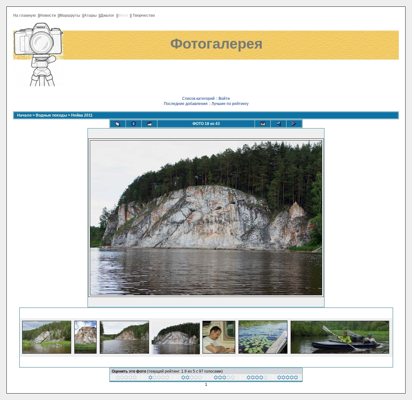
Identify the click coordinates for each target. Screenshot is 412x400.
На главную (25, 15)
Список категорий (198, 98)
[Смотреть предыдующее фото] (278, 123)
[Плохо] (191, 378)
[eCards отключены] (262, 123)
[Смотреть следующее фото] (294, 123)
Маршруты (70, 15)
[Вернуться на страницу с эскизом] (118, 123)
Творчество (144, 15)
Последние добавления (186, 103)
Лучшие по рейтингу (229, 103)
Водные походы (51, 115)
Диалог (107, 15)
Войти (224, 98)
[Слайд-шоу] (149, 123)
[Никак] (126, 378)
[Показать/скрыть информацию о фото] (133, 123)
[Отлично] (287, 378)
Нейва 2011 (82, 115)
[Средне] (224, 378)
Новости (48, 15)
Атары (91, 15)
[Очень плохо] (158, 378)
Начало (24, 115)
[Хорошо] (257, 378)
